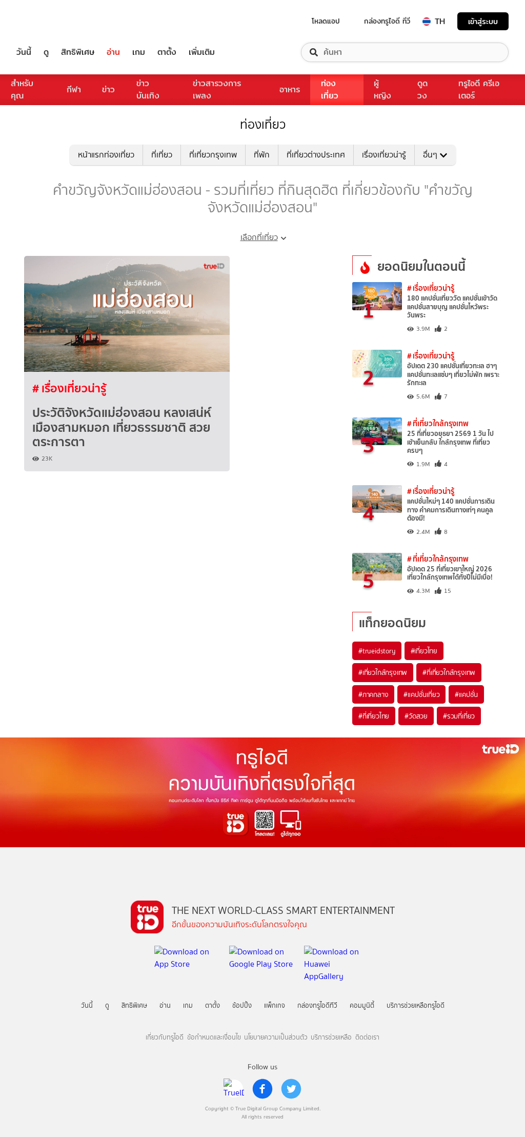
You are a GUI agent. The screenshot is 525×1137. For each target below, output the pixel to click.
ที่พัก (262, 155)
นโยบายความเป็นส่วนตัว (276, 1037)
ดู (46, 52)
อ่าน (113, 52)
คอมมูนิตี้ (362, 1005)
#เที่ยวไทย (424, 651)
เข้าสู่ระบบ (483, 21)
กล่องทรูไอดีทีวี (317, 1005)
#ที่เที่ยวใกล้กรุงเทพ (448, 672)
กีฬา (74, 89)
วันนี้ (23, 52)
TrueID (47, 21)
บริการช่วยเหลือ (331, 1037)
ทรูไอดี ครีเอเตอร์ (478, 89)
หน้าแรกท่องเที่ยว (106, 155)
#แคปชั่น (466, 694)
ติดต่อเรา (367, 1037)
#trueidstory (376, 651)
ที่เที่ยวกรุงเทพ (213, 155)
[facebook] (262, 1089)
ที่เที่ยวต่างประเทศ (316, 155)
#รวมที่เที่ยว (459, 716)
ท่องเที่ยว (329, 89)
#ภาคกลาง (373, 694)
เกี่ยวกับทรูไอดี (165, 1037)
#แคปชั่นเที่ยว (421, 694)
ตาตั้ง (166, 52)
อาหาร (289, 89)
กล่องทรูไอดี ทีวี (387, 21)
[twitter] (291, 1089)
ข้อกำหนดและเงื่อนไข (214, 1037)
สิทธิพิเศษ (77, 52)
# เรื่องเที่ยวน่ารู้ (69, 388)
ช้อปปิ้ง (242, 1005)
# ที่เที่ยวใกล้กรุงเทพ (438, 423)
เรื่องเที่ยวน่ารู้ (384, 155)
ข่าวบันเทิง (147, 89)
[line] (234, 1089)
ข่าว (108, 89)
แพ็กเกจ (274, 1005)
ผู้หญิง (382, 89)
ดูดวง (422, 89)
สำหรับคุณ (22, 89)
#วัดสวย (416, 716)
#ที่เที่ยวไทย (373, 716)
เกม (138, 52)
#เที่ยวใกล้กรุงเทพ (382, 672)
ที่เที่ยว (161, 155)
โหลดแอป (326, 21)
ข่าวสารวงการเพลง (217, 89)
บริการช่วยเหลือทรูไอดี (416, 1005)
